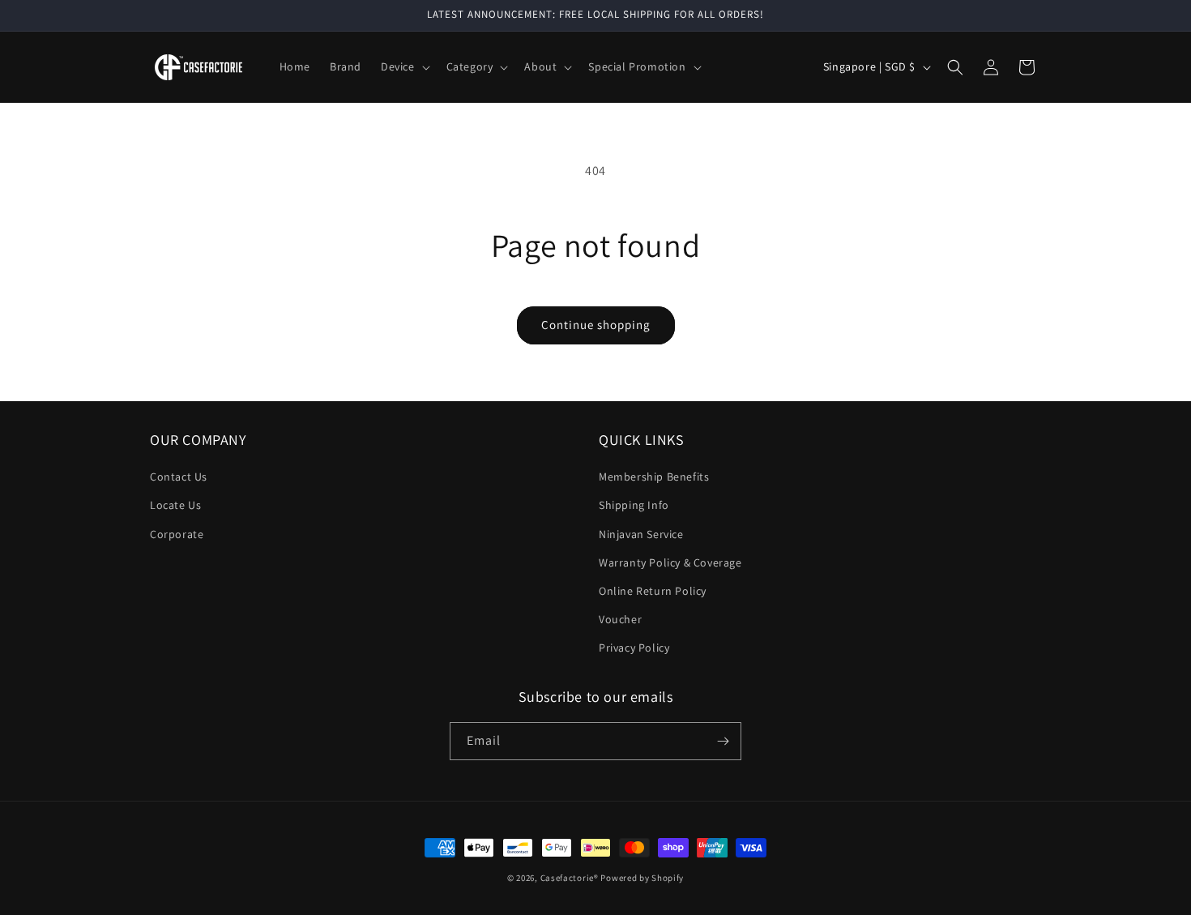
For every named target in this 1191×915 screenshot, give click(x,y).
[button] (404, 66)
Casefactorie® (569, 877)
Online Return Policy (652, 591)
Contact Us (178, 476)
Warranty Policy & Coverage (670, 562)
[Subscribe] (723, 741)
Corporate (176, 534)
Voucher (620, 619)
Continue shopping (596, 324)
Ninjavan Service (641, 534)
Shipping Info (634, 505)
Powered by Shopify (642, 877)
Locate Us (175, 505)
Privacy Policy (634, 647)
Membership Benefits (654, 476)
